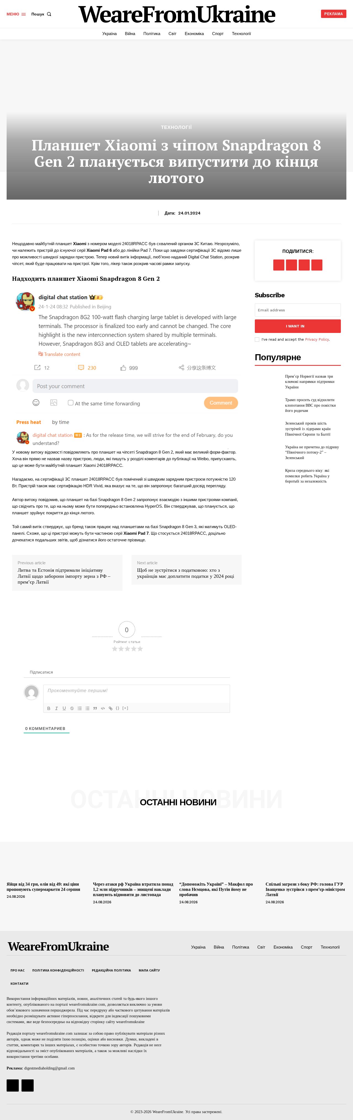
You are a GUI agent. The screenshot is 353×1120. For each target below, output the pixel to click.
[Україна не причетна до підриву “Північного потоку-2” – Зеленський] (267, 453)
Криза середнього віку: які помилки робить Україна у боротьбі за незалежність (307, 475)
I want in (295, 326)
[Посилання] (110, 708)
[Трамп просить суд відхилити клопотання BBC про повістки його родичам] (267, 405)
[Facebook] (278, 265)
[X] (291, 265)
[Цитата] (95, 708)
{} (118, 708)
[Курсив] (56, 708)
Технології (176, 127)
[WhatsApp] (316, 265)
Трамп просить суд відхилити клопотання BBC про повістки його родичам (310, 405)
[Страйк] (72, 708)
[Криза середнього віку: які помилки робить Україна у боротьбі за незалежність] (267, 476)
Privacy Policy (317, 339)
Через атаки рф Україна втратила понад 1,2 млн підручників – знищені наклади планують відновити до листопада (133, 889)
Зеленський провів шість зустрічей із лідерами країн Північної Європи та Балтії (308, 428)
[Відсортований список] (80, 708)
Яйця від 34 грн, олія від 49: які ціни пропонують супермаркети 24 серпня (43, 887)
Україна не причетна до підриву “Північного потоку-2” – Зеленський (312, 452)
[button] (42, 14)
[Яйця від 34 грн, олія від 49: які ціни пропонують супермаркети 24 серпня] (47, 848)
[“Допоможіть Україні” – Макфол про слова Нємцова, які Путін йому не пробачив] (219, 848)
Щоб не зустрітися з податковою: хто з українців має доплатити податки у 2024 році (185, 573)
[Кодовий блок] (103, 708)
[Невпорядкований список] (87, 708)
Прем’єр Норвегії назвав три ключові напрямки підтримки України (310, 381)
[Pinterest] (304, 265)
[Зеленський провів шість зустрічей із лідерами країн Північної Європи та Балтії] (267, 429)
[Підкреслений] (64, 708)
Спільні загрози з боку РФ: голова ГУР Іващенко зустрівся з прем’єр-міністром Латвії (305, 889)
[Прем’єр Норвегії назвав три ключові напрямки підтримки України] (267, 382)
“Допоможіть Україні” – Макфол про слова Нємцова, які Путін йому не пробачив (216, 889)
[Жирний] (49, 708)
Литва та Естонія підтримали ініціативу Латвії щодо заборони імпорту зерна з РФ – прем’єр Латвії (64, 576)
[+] (125, 708)
